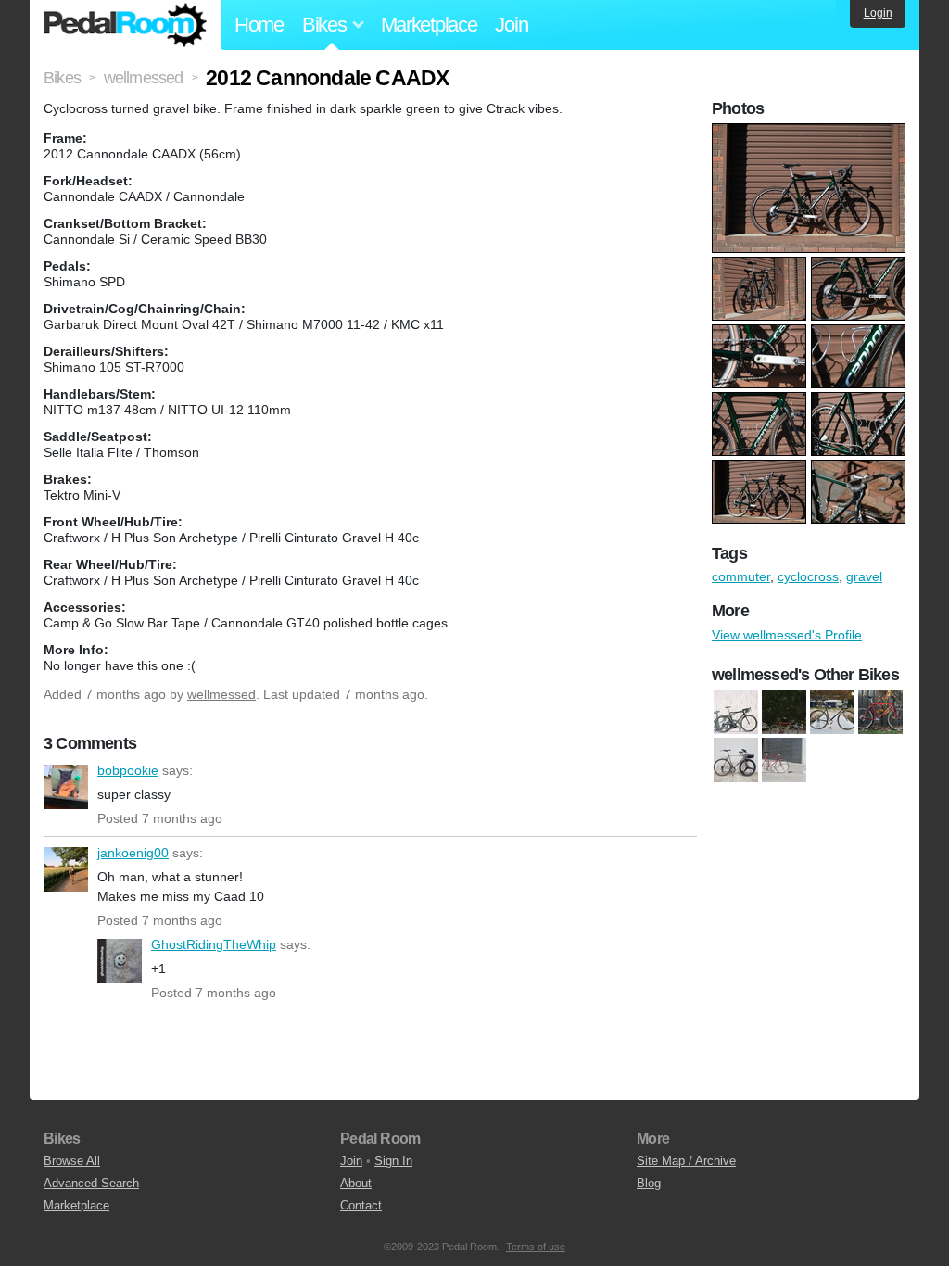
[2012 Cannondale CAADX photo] (811, 132)
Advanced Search (91, 1183)
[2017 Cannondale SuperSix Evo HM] (736, 711)
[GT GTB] (832, 711)
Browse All (72, 1161)
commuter (741, 576)
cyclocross (808, 576)
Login (878, 12)
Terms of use (535, 1246)
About (356, 1183)
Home (259, 24)
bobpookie (66, 787)
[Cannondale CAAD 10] (784, 711)
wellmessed (221, 694)
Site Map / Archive (686, 1161)
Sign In (393, 1161)
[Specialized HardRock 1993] (880, 711)
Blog (649, 1183)
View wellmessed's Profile (787, 634)
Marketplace (429, 24)
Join (511, 24)
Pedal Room (125, 25)
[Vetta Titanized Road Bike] (736, 760)
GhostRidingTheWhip (119, 961)
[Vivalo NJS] (784, 760)
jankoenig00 (66, 869)
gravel (864, 576)
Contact (361, 1205)
